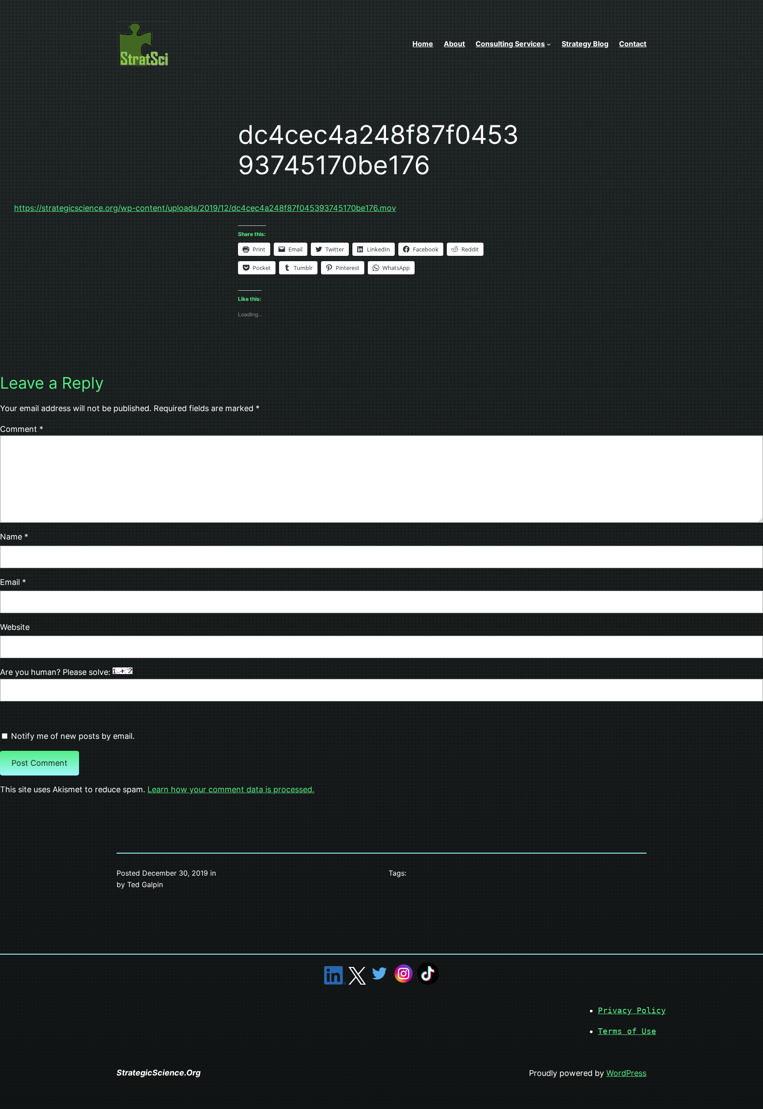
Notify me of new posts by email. (73, 736)
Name (14, 536)
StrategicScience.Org (158, 1072)
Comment (21, 429)
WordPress (626, 1073)
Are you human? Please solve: (56, 672)
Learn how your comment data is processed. (230, 789)
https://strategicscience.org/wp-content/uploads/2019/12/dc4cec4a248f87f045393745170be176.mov (205, 208)
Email (13, 582)
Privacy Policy (632, 1010)
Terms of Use (627, 1031)
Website (15, 627)
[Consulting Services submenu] (549, 44)
